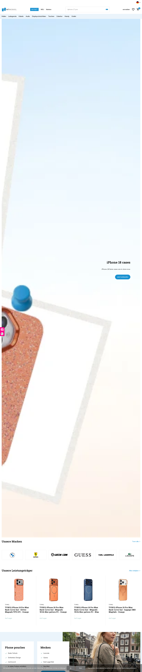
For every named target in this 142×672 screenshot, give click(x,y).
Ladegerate (12, 16)
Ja (70, 668)
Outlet (74, 16)
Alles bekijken (134, 571)
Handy (67, 16)
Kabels (21, 16)
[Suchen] (107, 9)
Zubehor (59, 16)
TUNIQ (7, 604)
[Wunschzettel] (133, 9)
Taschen (51, 16)
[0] (137, 9)
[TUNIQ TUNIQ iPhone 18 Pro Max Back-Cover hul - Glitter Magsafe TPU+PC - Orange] (19, 589)
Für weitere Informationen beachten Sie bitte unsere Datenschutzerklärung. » (112, 668)
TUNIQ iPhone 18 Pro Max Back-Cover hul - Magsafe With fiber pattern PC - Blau (86, 609)
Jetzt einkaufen (122, 277)
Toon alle (135, 541)
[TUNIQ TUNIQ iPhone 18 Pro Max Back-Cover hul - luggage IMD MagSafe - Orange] (123, 589)
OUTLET (34, 9)
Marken (48, 9)
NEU (42, 9)
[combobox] (87, 9)
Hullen (4, 16)
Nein (80, 668)
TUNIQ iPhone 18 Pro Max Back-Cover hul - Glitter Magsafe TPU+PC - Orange (17, 609)
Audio (28, 16)
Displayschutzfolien (39, 16)
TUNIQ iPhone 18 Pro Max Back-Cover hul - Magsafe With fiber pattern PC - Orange (53, 609)
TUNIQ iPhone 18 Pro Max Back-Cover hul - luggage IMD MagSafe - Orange (122, 609)
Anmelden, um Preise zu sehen (19, 623)
